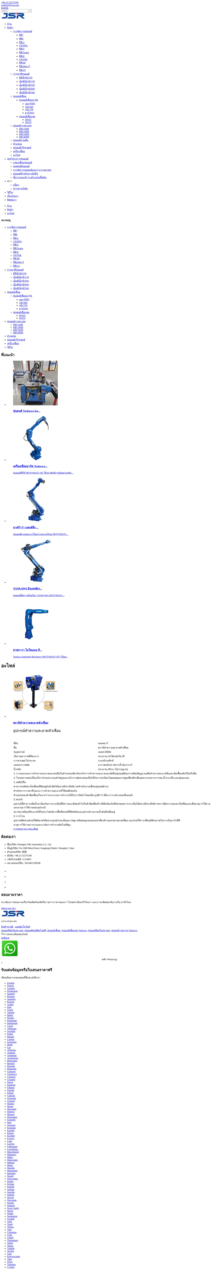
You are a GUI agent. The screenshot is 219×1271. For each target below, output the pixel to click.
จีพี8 (21, 39)
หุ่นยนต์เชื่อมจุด (27, 116)
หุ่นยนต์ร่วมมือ (20, 140)
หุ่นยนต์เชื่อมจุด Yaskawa (74, 930)
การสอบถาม (19, 829)
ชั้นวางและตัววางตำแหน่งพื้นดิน (29, 177)
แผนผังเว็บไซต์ (22, 927)
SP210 (28, 122)
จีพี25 (21, 49)
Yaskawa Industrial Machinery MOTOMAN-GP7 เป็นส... (40, 657)
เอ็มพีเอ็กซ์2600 (27, 89)
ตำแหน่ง (17, 144)
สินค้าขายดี (7, 927)
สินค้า (10, 27)
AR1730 (29, 109)
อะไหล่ (16, 155)
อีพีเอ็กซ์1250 (25, 77)
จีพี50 (21, 56)
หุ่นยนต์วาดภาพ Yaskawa (124, 930)
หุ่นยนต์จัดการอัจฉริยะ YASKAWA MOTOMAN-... (39, 595)
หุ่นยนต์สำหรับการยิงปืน (25, 173)
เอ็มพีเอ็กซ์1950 (27, 85)
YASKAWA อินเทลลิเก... (27, 588)
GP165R (23, 59)
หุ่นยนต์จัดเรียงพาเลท (12, 930)
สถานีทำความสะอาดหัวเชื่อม (30, 722)
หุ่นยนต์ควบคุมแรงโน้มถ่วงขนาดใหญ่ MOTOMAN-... (40, 534)
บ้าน (9, 24)
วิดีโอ (10, 192)
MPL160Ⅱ (24, 129)
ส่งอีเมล (5, 938)
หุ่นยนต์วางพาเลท (22, 125)
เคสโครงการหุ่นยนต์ (17, 159)
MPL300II (24, 131)
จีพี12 (21, 42)
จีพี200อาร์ (24, 66)
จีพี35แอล (24, 52)
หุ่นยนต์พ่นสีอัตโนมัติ (35, 930)
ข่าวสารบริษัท (20, 188)
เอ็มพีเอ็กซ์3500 (27, 92)
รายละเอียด (32, 829)
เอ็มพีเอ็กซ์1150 (27, 81)
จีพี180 (22, 63)
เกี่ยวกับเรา (12, 196)
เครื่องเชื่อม (19, 151)
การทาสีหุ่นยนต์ (21, 74)
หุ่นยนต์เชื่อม (19, 96)
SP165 (28, 119)
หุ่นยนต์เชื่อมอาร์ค (28, 100)
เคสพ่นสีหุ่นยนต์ (21, 166)
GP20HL (23, 45)
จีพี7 (21, 35)
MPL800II (24, 137)
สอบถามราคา (8, 908)
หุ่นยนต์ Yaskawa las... (26, 410)
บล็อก (16, 185)
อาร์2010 (29, 113)
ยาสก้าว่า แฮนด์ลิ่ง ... (25, 527)
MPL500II (24, 134)
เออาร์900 (30, 103)
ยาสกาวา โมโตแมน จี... (27, 650)
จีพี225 (22, 70)
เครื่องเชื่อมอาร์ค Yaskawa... (30, 466)
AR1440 (29, 107)
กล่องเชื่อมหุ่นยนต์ (22, 162)
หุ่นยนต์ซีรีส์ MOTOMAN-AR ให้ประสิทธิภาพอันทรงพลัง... (43, 473)
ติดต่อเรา (12, 200)
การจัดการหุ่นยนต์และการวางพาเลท (32, 170)
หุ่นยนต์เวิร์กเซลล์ (22, 147)
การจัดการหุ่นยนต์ (22, 31)
